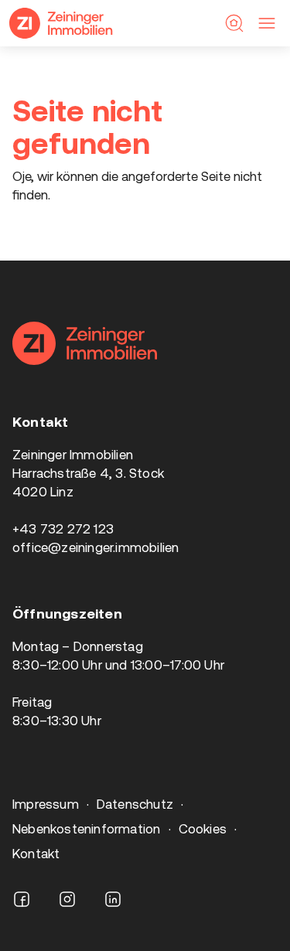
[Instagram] (67, 899)
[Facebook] (21, 899)
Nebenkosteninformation (86, 829)
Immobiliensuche (234, 23)
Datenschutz (135, 804)
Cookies (203, 829)
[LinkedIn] (113, 899)
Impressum (45, 804)
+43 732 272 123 (63, 529)
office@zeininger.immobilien (95, 547)
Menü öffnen (266, 23)
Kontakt (36, 853)
